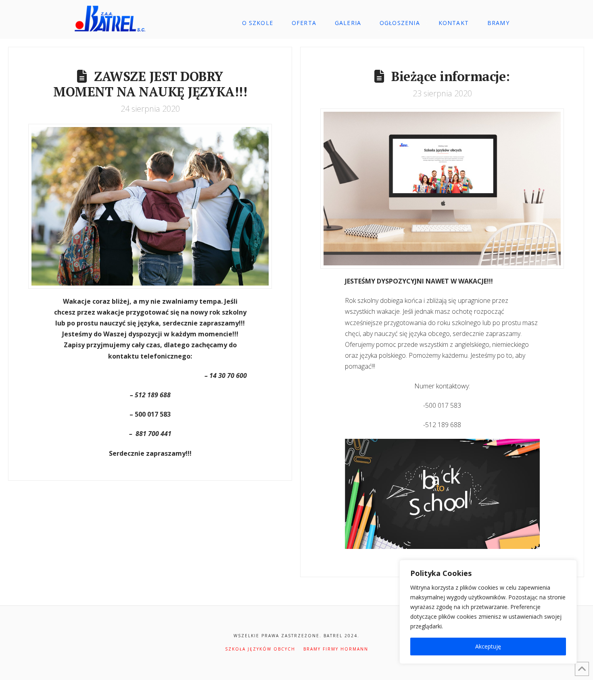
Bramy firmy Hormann (335, 649)
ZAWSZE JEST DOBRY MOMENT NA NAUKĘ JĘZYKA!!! (150, 84)
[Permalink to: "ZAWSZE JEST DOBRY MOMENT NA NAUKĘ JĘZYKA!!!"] (150, 206)
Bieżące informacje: (450, 76)
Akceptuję (488, 646)
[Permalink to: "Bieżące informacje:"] (442, 188)
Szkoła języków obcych (260, 649)
